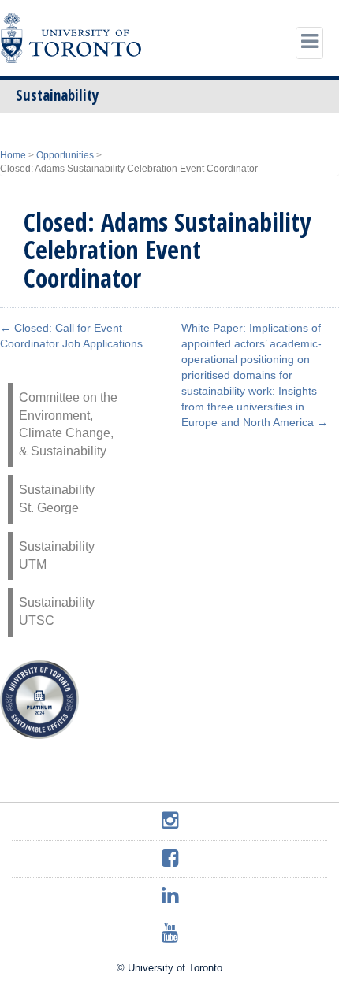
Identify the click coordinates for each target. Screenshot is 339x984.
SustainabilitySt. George (57, 498)
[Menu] (309, 43)
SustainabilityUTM (57, 555)
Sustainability (57, 95)
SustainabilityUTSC (57, 611)
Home (13, 155)
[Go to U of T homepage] (71, 38)
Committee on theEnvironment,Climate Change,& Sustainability (68, 425)
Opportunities (65, 155)
